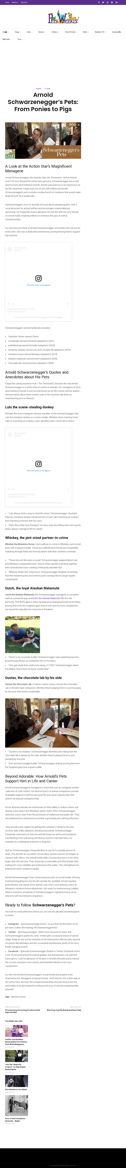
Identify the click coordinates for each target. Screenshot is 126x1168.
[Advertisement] (63, 61)
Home (7, 2)
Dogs (17, 32)
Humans (115, 32)
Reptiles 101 (99, 32)
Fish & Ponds (70, 32)
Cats (29, 32)
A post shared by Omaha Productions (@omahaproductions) (38, 503)
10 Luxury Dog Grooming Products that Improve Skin (22, 1011)
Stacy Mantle (9, 1047)
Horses (41, 32)
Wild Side (6, 39)
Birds (85, 32)
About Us (15, 2)
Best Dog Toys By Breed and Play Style (64, 1010)
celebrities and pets (18, 997)
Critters (54, 32)
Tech (19, 39)
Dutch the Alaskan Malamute (46, 598)
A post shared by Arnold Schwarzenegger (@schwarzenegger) (38, 317)
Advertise (24, 2)
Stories (47, 89)
